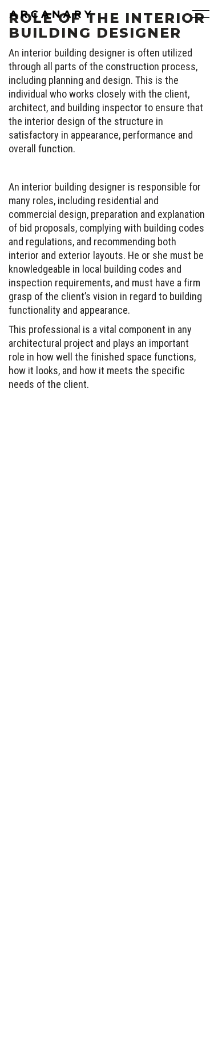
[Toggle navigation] (198, 14)
